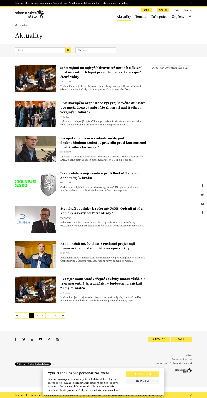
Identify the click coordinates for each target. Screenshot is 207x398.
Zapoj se (163, 10)
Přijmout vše (143, 374)
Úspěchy (178, 16)
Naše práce (159, 16)
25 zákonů (74, 3)
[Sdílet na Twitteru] (202, 194)
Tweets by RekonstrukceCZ (169, 67)
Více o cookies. (111, 390)
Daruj (147, 10)
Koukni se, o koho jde (152, 395)
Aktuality (124, 16)
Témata (141, 16)
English (188, 10)
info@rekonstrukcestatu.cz (181, 359)
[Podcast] (202, 212)
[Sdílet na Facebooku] (202, 185)
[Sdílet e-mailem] (202, 203)
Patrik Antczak (186, 363)
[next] (59, 315)
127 (54, 315)
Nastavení (142, 381)
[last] (63, 315)
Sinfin (169, 363)
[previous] (21, 315)
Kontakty (188, 355)
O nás (177, 10)
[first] (17, 315)
